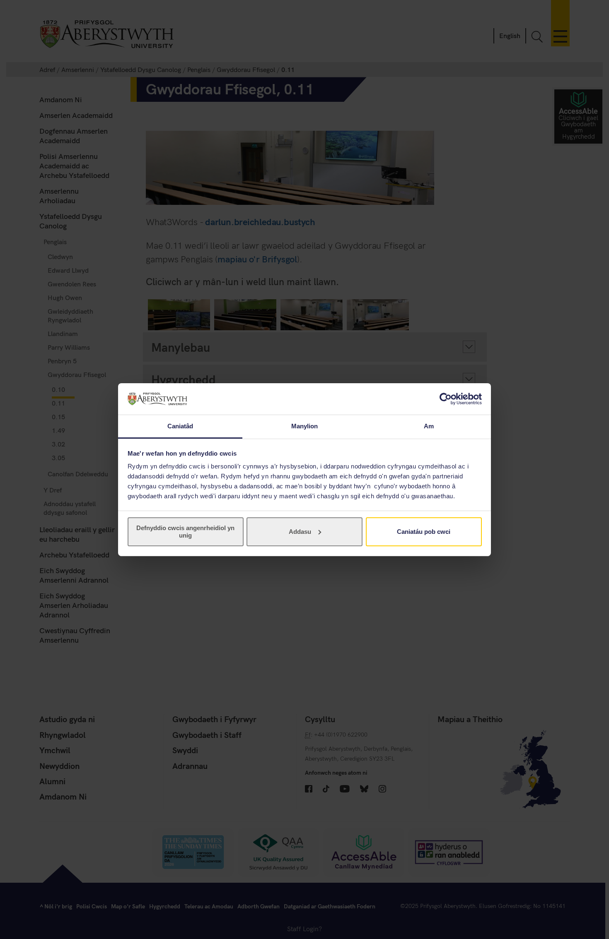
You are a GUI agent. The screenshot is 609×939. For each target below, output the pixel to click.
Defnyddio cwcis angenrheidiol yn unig (185, 531)
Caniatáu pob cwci (423, 531)
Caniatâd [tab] (180, 426)
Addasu (300, 531)
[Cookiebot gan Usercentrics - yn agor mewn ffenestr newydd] (445, 399)
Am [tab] (429, 426)
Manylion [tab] (304, 426)
